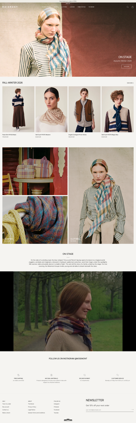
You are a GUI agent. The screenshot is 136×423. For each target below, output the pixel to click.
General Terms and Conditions (36, 413)
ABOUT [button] (30, 401)
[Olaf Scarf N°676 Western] (51, 109)
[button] (46, 7)
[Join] (132, 409)
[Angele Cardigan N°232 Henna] (84, 109)
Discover (126, 66)
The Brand (31, 404)
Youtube (56, 413)
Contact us (5, 410)
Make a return (6, 413)
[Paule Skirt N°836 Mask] (18, 109)
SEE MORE (130, 83)
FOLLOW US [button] (57, 401)
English (68, 3)
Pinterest (56, 407)
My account (5, 407)
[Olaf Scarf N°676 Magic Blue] (118, 109)
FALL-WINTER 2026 (12, 82)
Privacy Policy (32, 407)
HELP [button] (3, 401)
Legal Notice (31, 410)
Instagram (56, 404)
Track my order (6, 404)
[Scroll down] (68, 74)
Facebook (56, 410)
